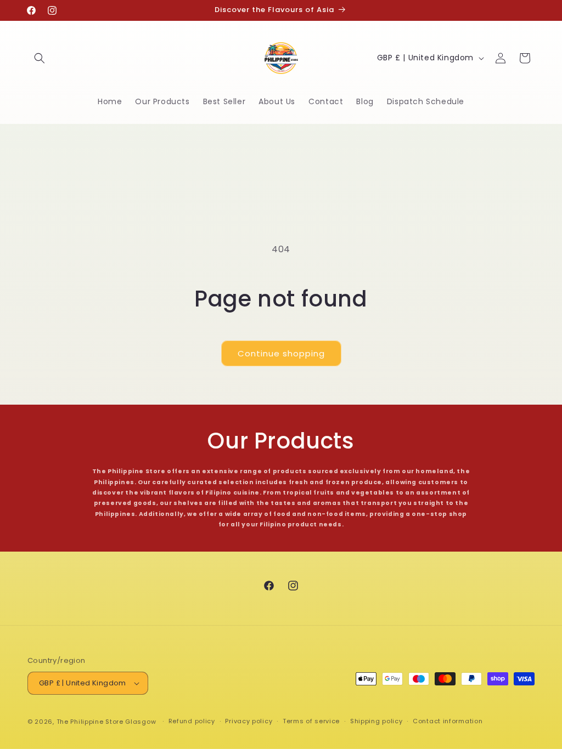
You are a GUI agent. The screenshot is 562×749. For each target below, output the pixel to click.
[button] (39, 58)
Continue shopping (281, 353)
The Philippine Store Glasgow (106, 721)
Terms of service (311, 721)
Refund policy (191, 721)
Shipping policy (376, 721)
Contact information (447, 721)
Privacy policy (248, 721)
